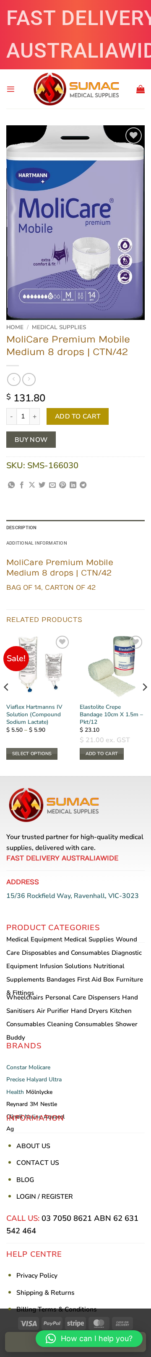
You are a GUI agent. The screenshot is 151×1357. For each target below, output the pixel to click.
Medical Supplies (59, 327)
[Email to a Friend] (52, 485)
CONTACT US (37, 1162)
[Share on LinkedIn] (73, 485)
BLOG (25, 1180)
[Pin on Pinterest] (62, 485)
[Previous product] (28, 379)
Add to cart (78, 416)
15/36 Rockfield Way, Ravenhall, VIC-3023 (72, 895)
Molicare (39, 1067)
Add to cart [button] (102, 754)
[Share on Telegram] (83, 485)
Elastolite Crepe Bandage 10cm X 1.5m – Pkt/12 (111, 714)
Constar (16, 1067)
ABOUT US (33, 1146)
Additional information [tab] (36, 543)
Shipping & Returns (45, 1292)
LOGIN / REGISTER (44, 1196)
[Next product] (13, 379)
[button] (10, 89)
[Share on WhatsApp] (11, 485)
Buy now (31, 439)
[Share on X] (32, 485)
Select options (32, 754)
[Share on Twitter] (42, 485)
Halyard (36, 1079)
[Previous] (7, 704)
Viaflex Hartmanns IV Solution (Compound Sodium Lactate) (34, 714)
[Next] (144, 704)
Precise (15, 1079)
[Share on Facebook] (21, 485)
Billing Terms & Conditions (56, 1309)
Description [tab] (21, 527)
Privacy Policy (36, 1275)
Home (14, 327)
